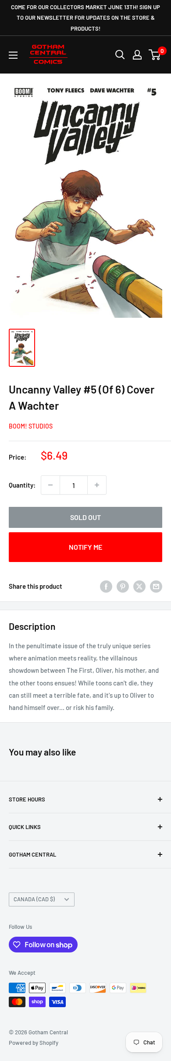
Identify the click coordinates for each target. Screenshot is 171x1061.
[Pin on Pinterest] (123, 586)
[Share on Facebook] (106, 586)
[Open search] (120, 55)
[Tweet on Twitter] (139, 586)
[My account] (137, 55)
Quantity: (22, 485)
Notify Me (85, 547)
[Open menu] (13, 55)
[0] (155, 54)
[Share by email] (156, 586)
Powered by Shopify (33, 1042)
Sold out (85, 517)
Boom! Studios (31, 426)
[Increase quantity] (97, 485)
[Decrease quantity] (50, 485)
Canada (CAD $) (34, 899)
